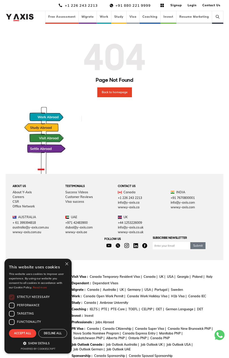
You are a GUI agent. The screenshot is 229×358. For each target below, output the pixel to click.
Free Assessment (62, 16)
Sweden (177, 290)
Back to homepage (114, 92)
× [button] (66, 263)
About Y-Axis (22, 192)
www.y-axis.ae (76, 232)
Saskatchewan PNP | (88, 338)
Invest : (77, 316)
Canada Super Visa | (150, 329)
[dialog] (38, 306)
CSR (16, 202)
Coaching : (80, 309)
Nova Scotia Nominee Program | (97, 333)
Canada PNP (160, 338)
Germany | (135, 290)
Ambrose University (114, 303)
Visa (132, 16)
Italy (209, 277)
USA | (171, 277)
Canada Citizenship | (118, 329)
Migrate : (78, 290)
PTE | (105, 309)
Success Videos (76, 192)
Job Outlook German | (89, 349)
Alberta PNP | (116, 338)
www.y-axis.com (183, 207)
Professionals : (83, 322)
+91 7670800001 (183, 198)
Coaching (149, 16)
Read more (40, 287)
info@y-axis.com (183, 203)
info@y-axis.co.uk (130, 227)
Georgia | (184, 277)
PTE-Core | (119, 309)
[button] (38, 343)
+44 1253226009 (130, 223)
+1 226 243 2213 (130, 198)
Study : (77, 303)
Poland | (198, 277)
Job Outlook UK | (153, 345)
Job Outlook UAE (118, 349)
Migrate (88, 16)
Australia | (110, 290)
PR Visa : (78, 329)
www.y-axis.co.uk (130, 232)
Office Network (24, 206)
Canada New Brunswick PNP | (190, 329)
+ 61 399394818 (24, 223)
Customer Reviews (79, 197)
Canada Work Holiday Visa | (148, 296)
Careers (18, 197)
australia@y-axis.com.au (31, 227)
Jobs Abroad (104, 322)
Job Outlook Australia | (122, 345)
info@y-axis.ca (129, 203)
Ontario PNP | (138, 338)
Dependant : (81, 283)
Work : (77, 296)
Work (104, 16)
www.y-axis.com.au (27, 232)
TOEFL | (134, 309)
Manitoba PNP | (170, 333)
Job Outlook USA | (179, 345)
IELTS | (95, 309)
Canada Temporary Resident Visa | (116, 277)
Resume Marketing (194, 16)
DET (200, 309)
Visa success (74, 202)
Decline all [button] (53, 333)
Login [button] (192, 5)
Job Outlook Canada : (88, 345)
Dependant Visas (105, 283)
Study (118, 16)
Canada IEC (197, 296)
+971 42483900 (76, 223)
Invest (168, 16)
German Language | (180, 309)
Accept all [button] (22, 333)
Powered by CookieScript (38, 348)
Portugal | (162, 290)
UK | (162, 277)
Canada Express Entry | (140, 333)
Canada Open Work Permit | (104, 296)
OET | (160, 309)
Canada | (150, 277)
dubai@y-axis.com (79, 227)
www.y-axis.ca (129, 207)
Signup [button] (176, 5)
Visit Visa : (80, 277)
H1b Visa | (179, 296)
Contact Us (211, 5)
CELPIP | (148, 309)
